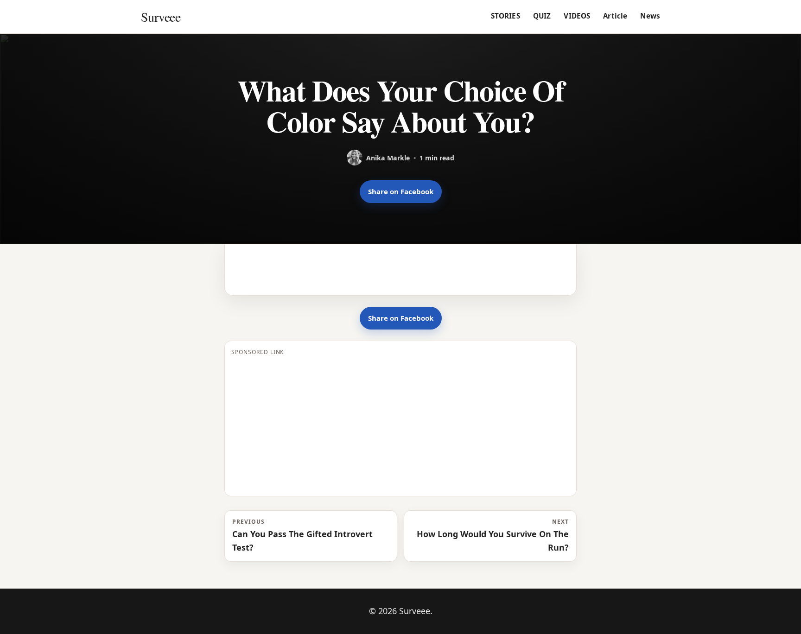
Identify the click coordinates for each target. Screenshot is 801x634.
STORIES (505, 15)
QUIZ (542, 15)
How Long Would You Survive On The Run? (493, 535)
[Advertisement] (400, 424)
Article (615, 15)
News (650, 15)
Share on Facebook (400, 191)
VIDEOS (577, 15)
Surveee (160, 16)
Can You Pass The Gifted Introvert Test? (302, 535)
